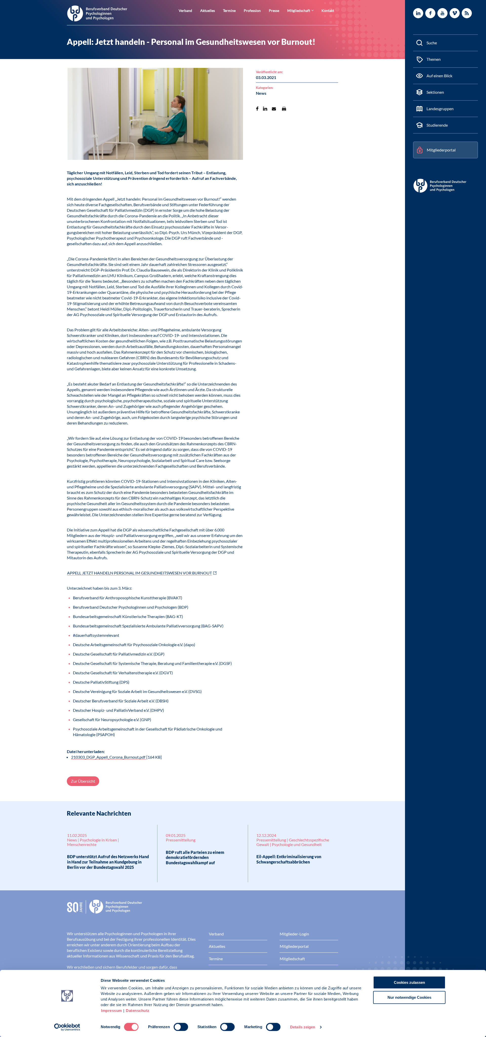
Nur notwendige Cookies (409, 997)
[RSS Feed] (467, 13)
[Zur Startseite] (97, 13)
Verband (185, 10)
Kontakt (327, 10)
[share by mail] (274, 108)
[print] (284, 108)
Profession (252, 10)
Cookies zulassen (409, 982)
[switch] (181, 1027)
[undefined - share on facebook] (257, 108)
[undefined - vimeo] (455, 13)
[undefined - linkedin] (418, 13)
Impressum (111, 1010)
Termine (229, 10)
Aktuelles (207, 10)
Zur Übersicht (83, 781)
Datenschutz (138, 1010)
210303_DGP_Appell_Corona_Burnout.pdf (108, 757)
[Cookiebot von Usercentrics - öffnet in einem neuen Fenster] (67, 1027)
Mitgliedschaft (298, 10)
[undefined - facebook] (430, 13)
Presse (274, 10)
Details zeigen (302, 1027)
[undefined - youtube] (442, 13)
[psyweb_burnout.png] (155, 114)
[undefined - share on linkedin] (265, 108)
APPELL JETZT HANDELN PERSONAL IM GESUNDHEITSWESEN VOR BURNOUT (139, 572)
